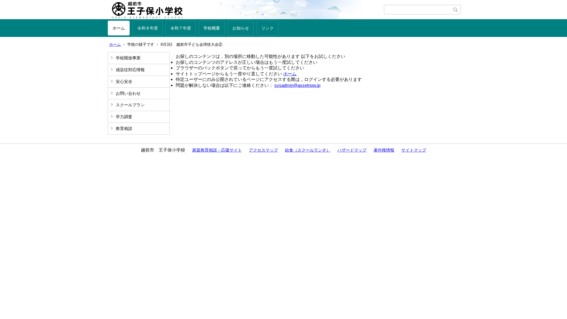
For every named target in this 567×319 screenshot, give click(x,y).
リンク (267, 28)
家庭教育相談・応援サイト (217, 150)
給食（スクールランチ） (307, 150)
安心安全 (124, 81)
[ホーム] (246, 10)
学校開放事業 (128, 58)
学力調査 (124, 116)
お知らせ (240, 28)
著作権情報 (384, 150)
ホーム (119, 28)
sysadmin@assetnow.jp (297, 85)
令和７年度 (180, 28)
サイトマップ (413, 150)
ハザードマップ (352, 150)
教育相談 (124, 128)
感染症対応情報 (130, 69)
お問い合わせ (128, 93)
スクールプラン (130, 104)
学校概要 (211, 28)
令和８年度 (147, 28)
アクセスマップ (263, 150)
